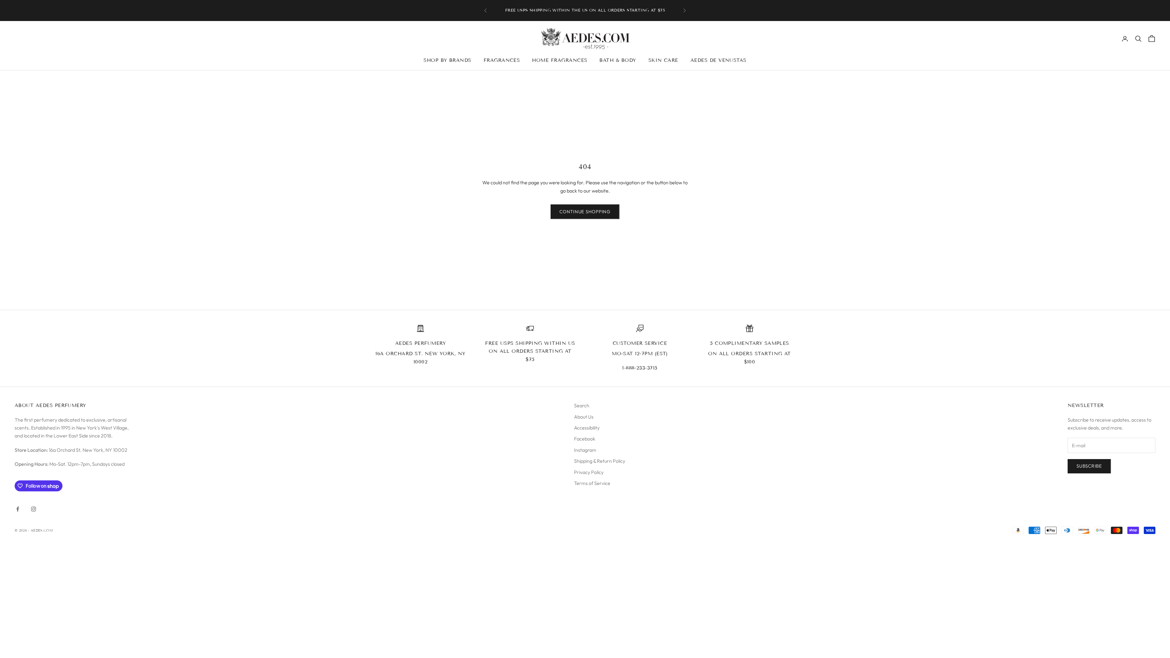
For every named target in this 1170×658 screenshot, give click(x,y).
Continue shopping (585, 211)
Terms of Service (592, 483)
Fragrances (502, 60)
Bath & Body (617, 60)
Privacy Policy (589, 472)
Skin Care (663, 60)
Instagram (585, 450)
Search (581, 405)
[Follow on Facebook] (18, 509)
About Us (584, 417)
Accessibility (587, 428)
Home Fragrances (559, 60)
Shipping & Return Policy (599, 461)
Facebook (584, 439)
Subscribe (1089, 466)
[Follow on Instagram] (33, 509)
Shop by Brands (447, 60)
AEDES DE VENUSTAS (718, 60)
